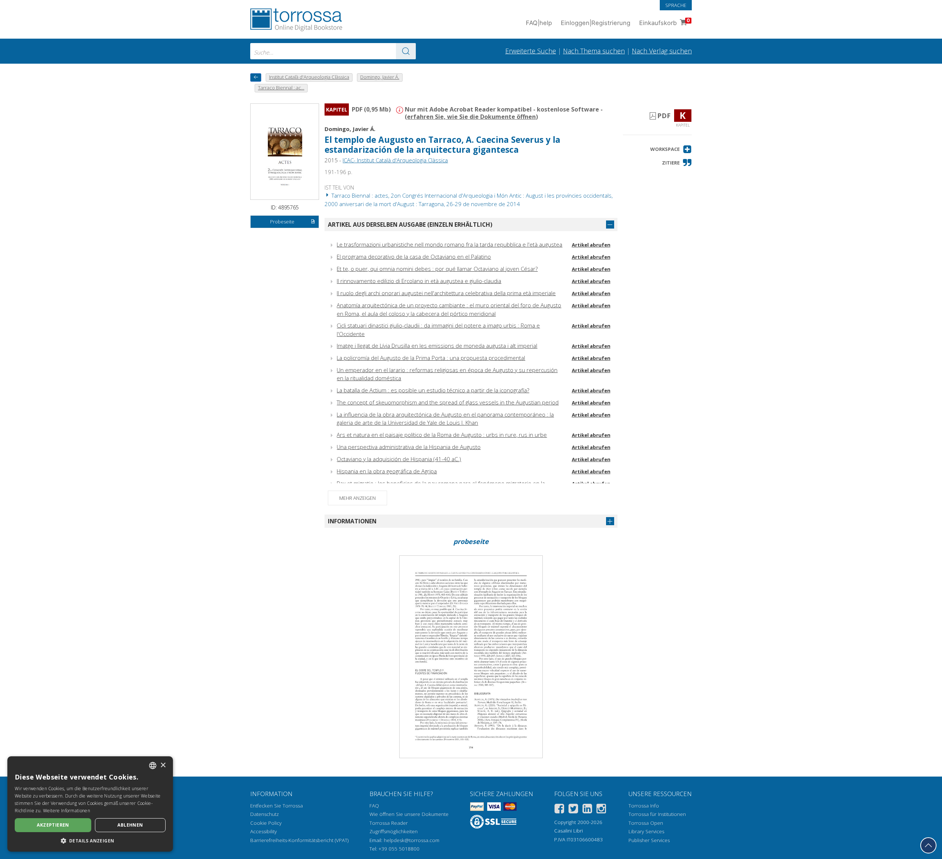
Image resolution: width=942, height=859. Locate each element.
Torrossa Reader (388, 823)
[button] (671, 149)
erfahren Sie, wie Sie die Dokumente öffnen (471, 117)
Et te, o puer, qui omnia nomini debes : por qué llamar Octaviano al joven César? (437, 268)
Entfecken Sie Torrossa (276, 805)
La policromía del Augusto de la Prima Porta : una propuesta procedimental (431, 357)
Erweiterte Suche (530, 50)
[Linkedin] (587, 809)
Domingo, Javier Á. (350, 128)
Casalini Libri (568, 830)
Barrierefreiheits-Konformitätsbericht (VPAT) (299, 840)
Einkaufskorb (664, 21)
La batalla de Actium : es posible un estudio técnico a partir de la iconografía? (433, 390)
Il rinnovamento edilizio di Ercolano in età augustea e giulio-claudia (419, 280)
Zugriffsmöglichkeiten (393, 831)
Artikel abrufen (591, 244)
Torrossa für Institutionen (657, 814)
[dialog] (90, 804)
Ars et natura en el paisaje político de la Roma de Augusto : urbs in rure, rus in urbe (442, 434)
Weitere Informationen (66, 810)
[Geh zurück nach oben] (928, 845)
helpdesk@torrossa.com (411, 840)
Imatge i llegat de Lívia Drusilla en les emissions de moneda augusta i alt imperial (437, 345)
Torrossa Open (645, 823)
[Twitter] (573, 809)
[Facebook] (559, 809)
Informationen (352, 521)
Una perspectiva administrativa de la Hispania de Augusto (409, 446)
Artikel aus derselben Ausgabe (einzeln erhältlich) (410, 224)
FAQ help (539, 22)
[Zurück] (255, 77)
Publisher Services (649, 840)
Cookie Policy (265, 823)
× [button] (163, 765)
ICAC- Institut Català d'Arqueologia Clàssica (395, 160)
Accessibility (263, 831)
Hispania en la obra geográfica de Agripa (387, 471)
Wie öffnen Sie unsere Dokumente (409, 814)
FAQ (374, 805)
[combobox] (333, 51)
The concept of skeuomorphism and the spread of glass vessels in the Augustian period (448, 402)
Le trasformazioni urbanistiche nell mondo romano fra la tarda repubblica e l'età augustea (449, 244)
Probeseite (282, 221)
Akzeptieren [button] (53, 825)
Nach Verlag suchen (662, 50)
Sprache (675, 5)
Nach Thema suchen (594, 50)
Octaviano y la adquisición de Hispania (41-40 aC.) (399, 459)
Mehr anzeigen (357, 498)
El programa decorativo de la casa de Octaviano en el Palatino (414, 256)
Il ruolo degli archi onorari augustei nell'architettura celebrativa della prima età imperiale (446, 293)
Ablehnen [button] (130, 825)
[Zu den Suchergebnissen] (406, 51)
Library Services (646, 831)
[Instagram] (601, 809)
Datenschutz (264, 814)
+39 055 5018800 (399, 848)
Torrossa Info (643, 805)
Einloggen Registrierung (595, 22)
